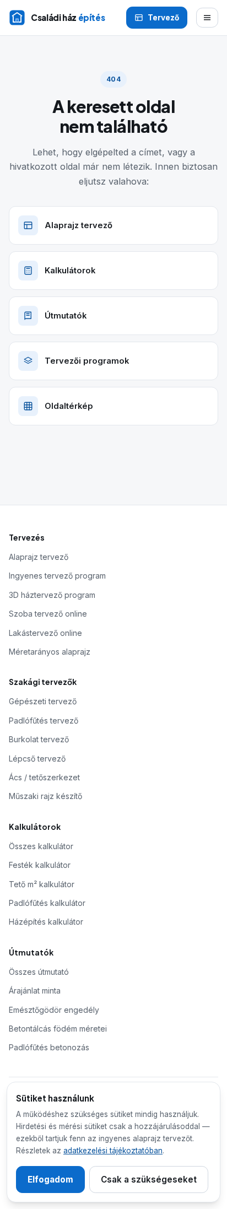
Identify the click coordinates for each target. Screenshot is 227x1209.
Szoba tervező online (48, 613)
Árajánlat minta (35, 990)
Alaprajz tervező (38, 557)
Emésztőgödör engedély (54, 1009)
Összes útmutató (39, 971)
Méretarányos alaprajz (49, 651)
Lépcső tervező (37, 758)
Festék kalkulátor (40, 865)
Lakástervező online (45, 633)
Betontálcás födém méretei (58, 1028)
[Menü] (207, 18)
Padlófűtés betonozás (49, 1047)
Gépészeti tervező (43, 701)
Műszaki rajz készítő (45, 796)
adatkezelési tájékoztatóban (113, 1150)
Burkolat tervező (39, 739)
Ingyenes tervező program (57, 575)
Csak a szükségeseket (149, 1179)
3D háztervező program (52, 595)
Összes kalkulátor (41, 846)
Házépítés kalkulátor (46, 921)
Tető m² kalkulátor (41, 884)
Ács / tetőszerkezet (44, 777)
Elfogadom (50, 1179)
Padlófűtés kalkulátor (47, 903)
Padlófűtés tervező (43, 720)
